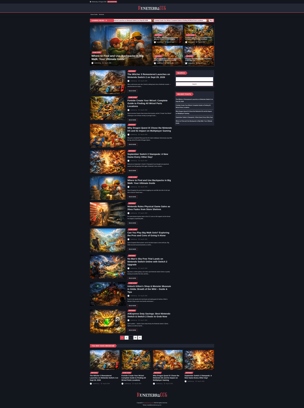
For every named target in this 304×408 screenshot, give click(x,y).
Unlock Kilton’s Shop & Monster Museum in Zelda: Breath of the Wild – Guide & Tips (149, 289)
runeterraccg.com (149, 402)
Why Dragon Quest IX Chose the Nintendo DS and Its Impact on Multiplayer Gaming (166, 378)
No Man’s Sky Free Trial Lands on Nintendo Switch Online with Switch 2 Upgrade (147, 262)
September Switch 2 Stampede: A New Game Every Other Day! (194, 117)
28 (135, 337)
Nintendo (101, 14)
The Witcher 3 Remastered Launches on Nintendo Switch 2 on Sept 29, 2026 (104, 378)
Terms (144, 405)
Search (181, 73)
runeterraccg (97, 63)
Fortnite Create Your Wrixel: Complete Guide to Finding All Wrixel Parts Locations (147, 103)
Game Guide (94, 14)
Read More (132, 91)
